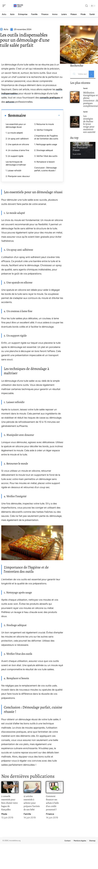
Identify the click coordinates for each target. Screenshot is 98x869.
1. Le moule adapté (14, 133)
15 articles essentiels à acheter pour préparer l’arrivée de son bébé (32, 803)
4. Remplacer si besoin (44, 162)
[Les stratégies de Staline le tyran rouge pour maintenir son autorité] (74, 121)
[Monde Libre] (18, 6)
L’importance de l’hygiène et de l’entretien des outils (46, 137)
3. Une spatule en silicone (17, 144)
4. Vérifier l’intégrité (43, 130)
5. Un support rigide (14, 156)
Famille (27, 814)
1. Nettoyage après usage (45, 144)
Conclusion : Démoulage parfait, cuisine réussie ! (45, 169)
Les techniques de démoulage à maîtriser (16, 163)
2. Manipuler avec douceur (18, 176)
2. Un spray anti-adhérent (17, 138)
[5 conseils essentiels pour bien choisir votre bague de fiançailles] (9, 787)
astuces (10, 101)
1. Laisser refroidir (13, 170)
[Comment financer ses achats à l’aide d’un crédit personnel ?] (54, 787)
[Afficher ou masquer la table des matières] (43, 115)
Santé (85, 88)
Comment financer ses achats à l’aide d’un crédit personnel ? (52, 803)
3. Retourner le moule (44, 124)
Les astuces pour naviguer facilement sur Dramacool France (83, 146)
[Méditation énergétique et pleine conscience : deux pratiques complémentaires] (74, 97)
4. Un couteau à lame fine (17, 150)
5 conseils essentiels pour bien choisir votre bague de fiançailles (9, 803)
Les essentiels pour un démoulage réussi (16, 125)
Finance (50, 814)
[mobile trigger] (5, 6)
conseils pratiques (50, 97)
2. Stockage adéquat (43, 150)
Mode (4, 814)
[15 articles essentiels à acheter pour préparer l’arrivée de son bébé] (32, 787)
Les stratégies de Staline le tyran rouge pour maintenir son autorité (89, 124)
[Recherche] (86, 6)
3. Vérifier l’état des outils (45, 156)
